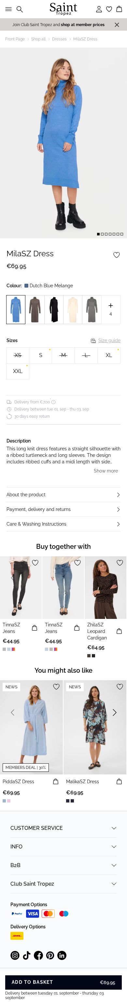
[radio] (40, 355)
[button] (63, 494)
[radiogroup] (63, 364)
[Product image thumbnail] (98, 234)
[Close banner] (117, 25)
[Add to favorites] (116, 255)
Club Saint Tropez (32, 884)
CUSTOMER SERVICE (36, 828)
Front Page (15, 39)
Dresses (59, 39)
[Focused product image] (63, 143)
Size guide (109, 340)
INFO (16, 847)
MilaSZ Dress (85, 39)
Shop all (38, 39)
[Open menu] (7, 9)
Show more (106, 470)
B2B (15, 865)
